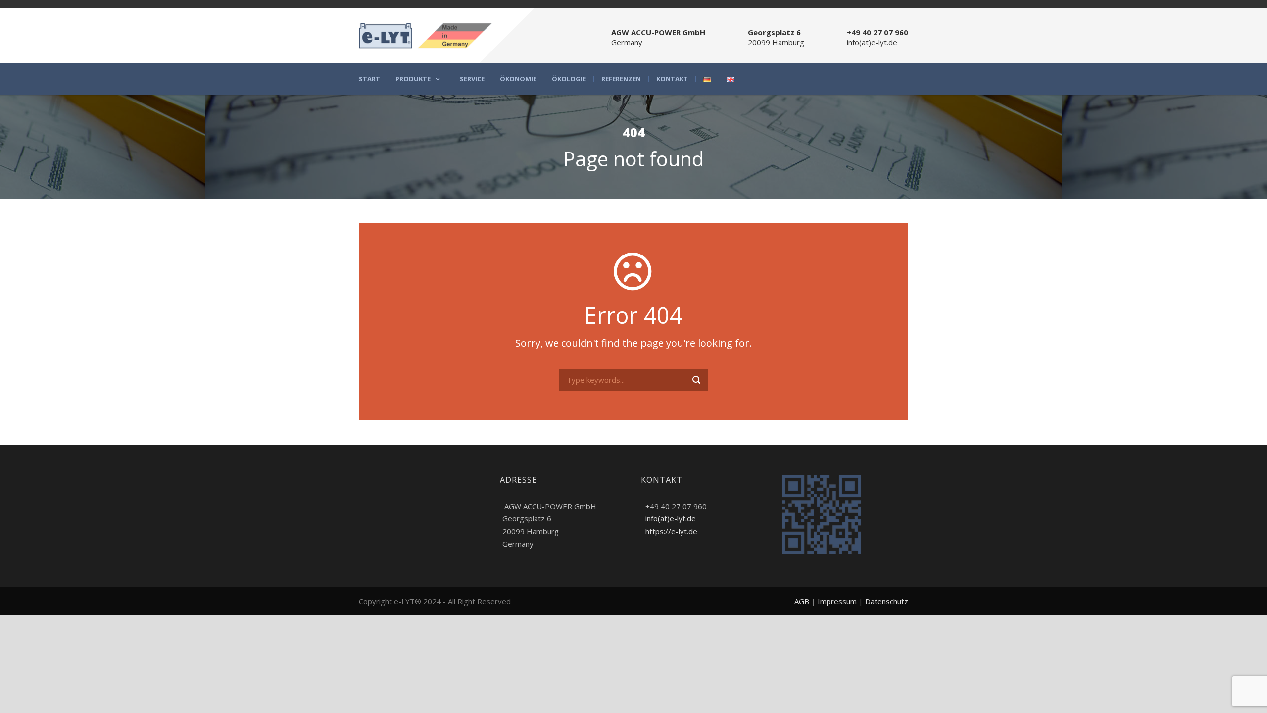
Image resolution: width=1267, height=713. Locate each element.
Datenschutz (886, 601)
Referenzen (621, 79)
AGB (801, 601)
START (369, 79)
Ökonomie (518, 79)
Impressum (837, 601)
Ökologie (569, 79)
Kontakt (672, 79)
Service (472, 79)
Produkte (413, 79)
